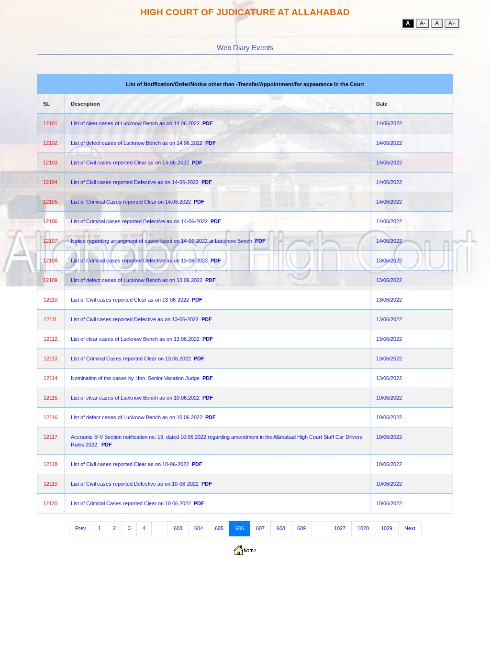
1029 (386, 528)
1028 (363, 528)
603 (178, 528)
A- (422, 23)
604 (198, 528)
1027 (339, 528)
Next (409, 528)
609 (301, 528)
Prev (80, 528)
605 (219, 528)
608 (281, 528)
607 (260, 528)
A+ (452, 23)
